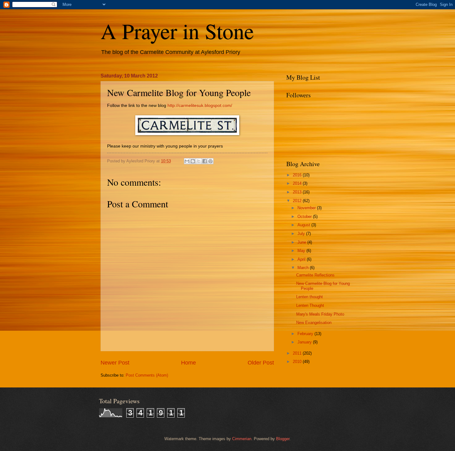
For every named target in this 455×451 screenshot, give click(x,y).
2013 (298, 192)
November (307, 208)
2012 (298, 200)
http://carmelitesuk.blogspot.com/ (199, 105)
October (305, 216)
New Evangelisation (314, 322)
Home (188, 363)
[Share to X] (199, 161)
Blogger (282, 438)
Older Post (261, 363)
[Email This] (187, 161)
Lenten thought (309, 296)
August (304, 225)
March (303, 267)
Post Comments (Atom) (147, 375)
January (305, 342)
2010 (298, 361)
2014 (298, 183)
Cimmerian (241, 438)
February (305, 333)
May (301, 250)
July (301, 233)
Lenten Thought (310, 305)
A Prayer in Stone (177, 30)
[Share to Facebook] (205, 161)
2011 (298, 353)
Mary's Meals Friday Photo (320, 314)
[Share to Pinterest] (210, 161)
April (302, 259)
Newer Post (115, 363)
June (302, 242)
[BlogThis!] (193, 161)
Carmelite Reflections (315, 275)
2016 (298, 175)
